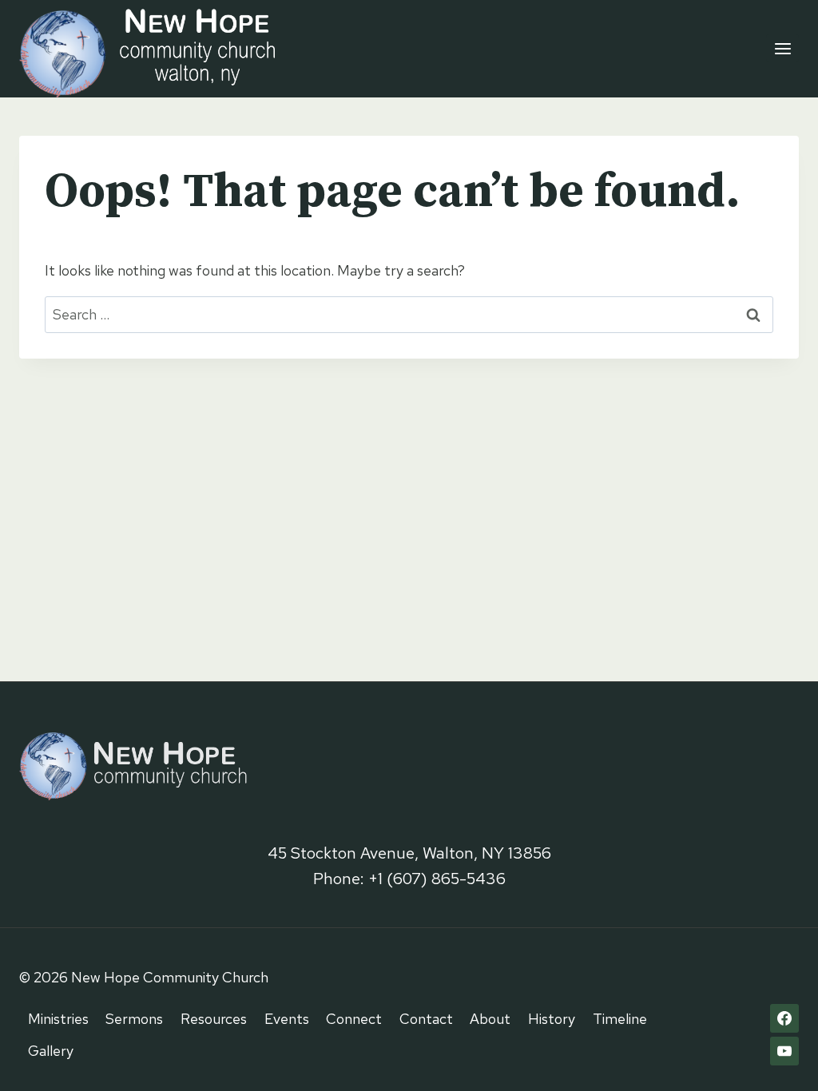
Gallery (50, 1050)
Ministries (58, 1019)
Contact (426, 1019)
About (490, 1019)
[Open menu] (782, 48)
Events (286, 1019)
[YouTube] (784, 1051)
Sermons (134, 1019)
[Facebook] (784, 1018)
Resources (214, 1019)
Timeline (620, 1019)
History (551, 1019)
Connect (354, 1019)
